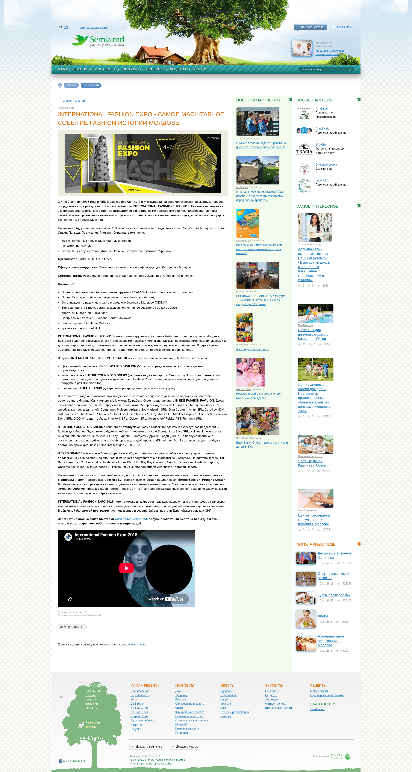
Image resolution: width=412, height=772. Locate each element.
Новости (90, 699)
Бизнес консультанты (279, 707)
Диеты (323, 616)
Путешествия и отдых (189, 716)
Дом (178, 691)
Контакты (91, 707)
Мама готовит (319, 691)
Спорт (179, 707)
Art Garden (242, 187)
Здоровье (181, 695)
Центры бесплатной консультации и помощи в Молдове (314, 520)
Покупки (135, 729)
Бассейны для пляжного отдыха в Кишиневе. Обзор (313, 334)
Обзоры (130, 69)
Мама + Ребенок (72, 69)
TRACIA (240, 138)
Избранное (344, 27)
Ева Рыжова (305, 325)
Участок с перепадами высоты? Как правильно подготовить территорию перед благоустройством (259, 196)
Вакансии (91, 703)
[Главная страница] (60, 85)
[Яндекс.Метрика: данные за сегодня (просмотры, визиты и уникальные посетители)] (198, 757)
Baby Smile (242, 438)
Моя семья (105, 69)
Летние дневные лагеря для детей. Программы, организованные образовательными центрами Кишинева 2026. (314, 398)
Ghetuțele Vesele (326, 164)
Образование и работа (189, 703)
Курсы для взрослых (334, 595)
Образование (228, 695)
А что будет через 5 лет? (252, 349)
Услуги (200, 69)
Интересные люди (187, 728)
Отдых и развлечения (234, 712)
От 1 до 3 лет (139, 707)
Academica (242, 344)
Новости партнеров (258, 100)
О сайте (90, 695)
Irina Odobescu (307, 510)
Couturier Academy (309, 244)
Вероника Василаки (310, 456)
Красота (180, 699)
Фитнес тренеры (275, 703)
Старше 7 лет (139, 716)
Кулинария (182, 732)
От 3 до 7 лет (139, 712)
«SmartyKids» (243, 240)
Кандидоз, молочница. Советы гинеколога (330, 52)
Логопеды (271, 699)
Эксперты (153, 69)
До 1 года (136, 703)
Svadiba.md (317, 709)
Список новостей (74, 100)
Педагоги (271, 695)
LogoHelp (321, 180)
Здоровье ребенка (142, 720)
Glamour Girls (243, 389)
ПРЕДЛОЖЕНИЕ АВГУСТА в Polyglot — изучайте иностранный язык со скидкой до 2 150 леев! (260, 300)
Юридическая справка (189, 712)
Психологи (272, 691)
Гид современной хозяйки (327, 695)
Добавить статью (312, 27)
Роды (133, 699)
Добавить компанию (148, 746)
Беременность (139, 695)
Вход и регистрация (94, 27)
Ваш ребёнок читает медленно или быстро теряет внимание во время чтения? (259, 249)
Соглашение (93, 691)
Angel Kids (322, 128)
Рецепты (178, 69)
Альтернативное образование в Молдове (331, 641)
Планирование (139, 691)
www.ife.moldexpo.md (131, 519)
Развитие (136, 724)
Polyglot (240, 291)
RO (66, 27)
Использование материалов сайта (150, 763)
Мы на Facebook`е (74, 760)
